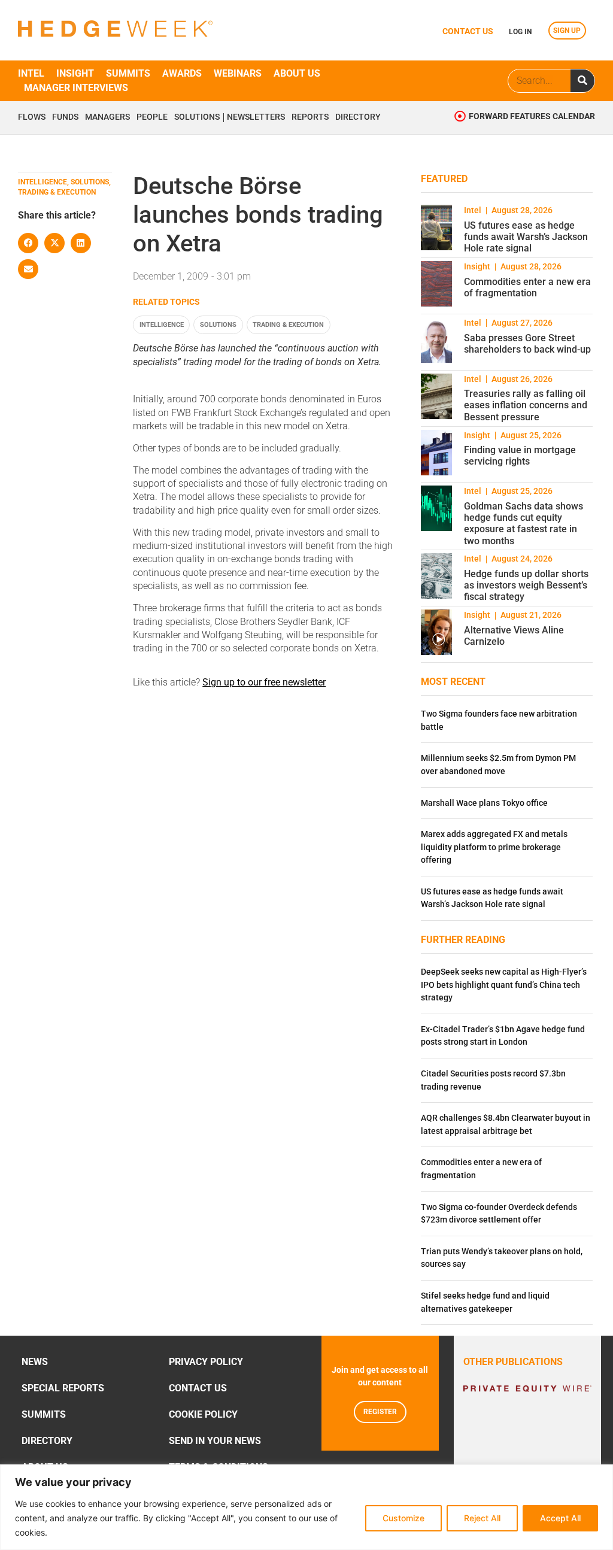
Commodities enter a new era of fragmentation (527, 287)
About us (297, 73)
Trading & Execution (288, 325)
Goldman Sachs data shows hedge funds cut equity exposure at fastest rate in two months (523, 524)
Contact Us (198, 1388)
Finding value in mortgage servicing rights (520, 455)
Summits (128, 73)
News (35, 1361)
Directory (358, 117)
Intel (31, 73)
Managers (107, 117)
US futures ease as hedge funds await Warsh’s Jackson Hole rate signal (526, 237)
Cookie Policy (203, 1414)
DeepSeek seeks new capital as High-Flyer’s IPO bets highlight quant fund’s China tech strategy (504, 985)
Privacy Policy (206, 1361)
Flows (31, 117)
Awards (182, 73)
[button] (28, 243)
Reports (310, 117)
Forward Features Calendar (532, 116)
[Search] (582, 80)
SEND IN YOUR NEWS (215, 1440)
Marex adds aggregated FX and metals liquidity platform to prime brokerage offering (494, 847)
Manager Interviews (76, 87)
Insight (75, 73)
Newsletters (256, 117)
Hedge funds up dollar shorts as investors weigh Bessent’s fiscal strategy (526, 585)
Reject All (482, 1518)
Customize (403, 1518)
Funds (65, 117)
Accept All (560, 1518)
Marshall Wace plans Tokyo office (484, 803)
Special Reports (63, 1388)
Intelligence (161, 325)
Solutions (197, 117)
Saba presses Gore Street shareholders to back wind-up (527, 343)
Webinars (238, 73)
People (152, 117)
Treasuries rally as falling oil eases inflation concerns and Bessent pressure (525, 405)
